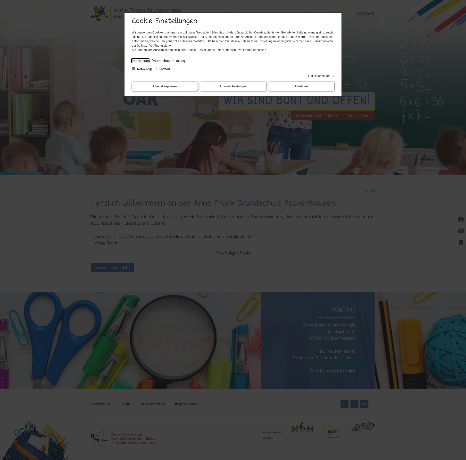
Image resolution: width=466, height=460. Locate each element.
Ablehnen (301, 86)
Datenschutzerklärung (168, 61)
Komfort (164, 69)
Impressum (140, 61)
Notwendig (144, 69)
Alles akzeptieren (165, 86)
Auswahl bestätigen (233, 86)
